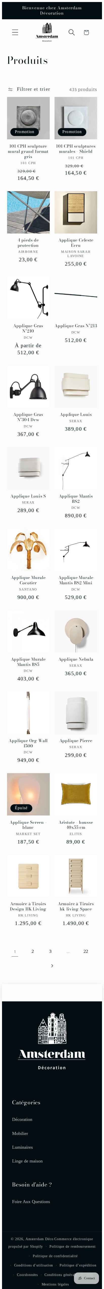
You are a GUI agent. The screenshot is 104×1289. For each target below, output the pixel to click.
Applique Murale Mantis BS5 (28, 662)
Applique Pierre (75, 740)
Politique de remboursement (72, 1246)
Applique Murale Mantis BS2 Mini (75, 580)
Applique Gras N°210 (28, 328)
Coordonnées (27, 1275)
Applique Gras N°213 (76, 325)
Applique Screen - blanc (28, 825)
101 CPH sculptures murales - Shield (76, 149)
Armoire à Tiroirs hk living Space (76, 906)
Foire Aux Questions (31, 1201)
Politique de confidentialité (55, 1256)
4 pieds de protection (28, 243)
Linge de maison (27, 1160)
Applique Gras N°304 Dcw (28, 417)
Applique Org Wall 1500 (28, 743)
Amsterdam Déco (39, 1239)
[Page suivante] (52, 966)
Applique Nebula (75, 659)
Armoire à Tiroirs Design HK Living (28, 906)
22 (86, 951)
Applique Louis (76, 414)
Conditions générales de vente (68, 1275)
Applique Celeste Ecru (75, 243)
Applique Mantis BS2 (76, 499)
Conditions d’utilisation (33, 1265)
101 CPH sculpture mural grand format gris (28, 151)
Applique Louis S (28, 496)
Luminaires (22, 1147)
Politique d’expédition (78, 1265)
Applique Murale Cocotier (28, 580)
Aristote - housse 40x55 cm (76, 825)
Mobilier (20, 1133)
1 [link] (15, 951)
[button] (15, 32)
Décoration (22, 1119)
